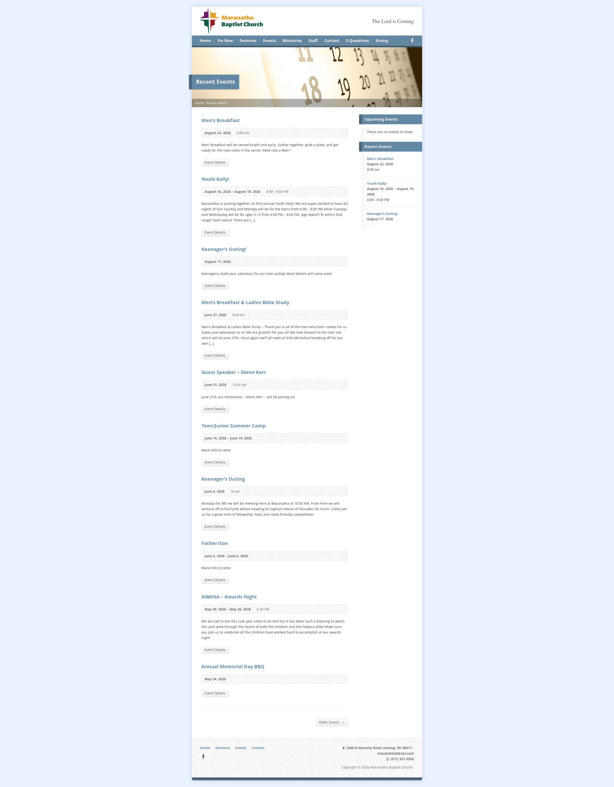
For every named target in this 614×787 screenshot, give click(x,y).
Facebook (412, 40)
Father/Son (214, 543)
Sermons (248, 40)
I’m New (225, 40)
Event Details (215, 162)
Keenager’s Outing (223, 478)
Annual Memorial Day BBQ (232, 666)
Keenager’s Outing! (223, 249)
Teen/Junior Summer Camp (233, 425)
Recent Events (217, 103)
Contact (331, 40)
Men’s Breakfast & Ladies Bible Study (245, 302)
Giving (382, 40)
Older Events (332, 722)
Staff (313, 40)
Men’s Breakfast (220, 120)
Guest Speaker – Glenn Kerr (233, 372)
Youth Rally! (215, 179)
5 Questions (357, 40)
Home (205, 40)
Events (269, 40)
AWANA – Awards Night (229, 596)
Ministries (292, 40)
